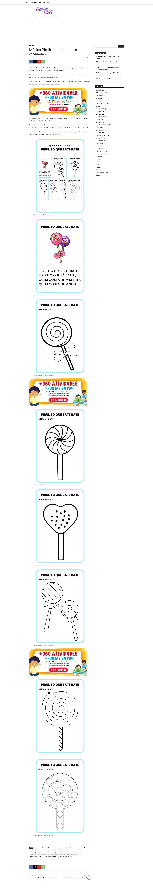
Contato (46, 2)
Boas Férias (99, 101)
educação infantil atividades (58, 854)
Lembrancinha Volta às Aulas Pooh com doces (43, 878)
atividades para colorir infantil (74, 849)
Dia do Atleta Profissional (103, 125)
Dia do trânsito (100, 143)
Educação (36, 17)
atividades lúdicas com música (37, 849)
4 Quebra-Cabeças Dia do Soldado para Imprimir (109, 79)
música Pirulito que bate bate (74, 854)
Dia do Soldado (100, 140)
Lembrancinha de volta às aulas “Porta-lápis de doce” (77, 878)
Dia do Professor (101, 138)
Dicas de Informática (102, 154)
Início (26, 2)
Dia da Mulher (100, 114)
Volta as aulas (100, 175)
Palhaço (98, 167)
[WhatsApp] (43, 61)
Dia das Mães (100, 119)
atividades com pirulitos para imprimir (55, 847)
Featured (98, 159)
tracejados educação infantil (65, 856)
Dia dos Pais (99, 148)
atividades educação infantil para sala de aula (78, 847)
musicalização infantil (35, 856)
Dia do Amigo (100, 122)
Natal (97, 164)
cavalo (98, 106)
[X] (35, 61)
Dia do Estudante (101, 130)
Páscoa (98, 170)
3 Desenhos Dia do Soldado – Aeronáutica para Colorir (109, 63)
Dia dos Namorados (102, 146)
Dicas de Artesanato (102, 151)
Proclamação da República (103, 172)
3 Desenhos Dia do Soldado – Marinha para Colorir (108, 57)
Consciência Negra (101, 109)
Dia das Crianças (101, 117)
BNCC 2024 (99, 98)
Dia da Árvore (100, 111)
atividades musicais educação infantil (56, 849)
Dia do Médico (100, 133)
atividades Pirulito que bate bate (72, 852)
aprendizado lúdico (39, 847)
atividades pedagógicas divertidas (54, 852)
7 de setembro (100, 90)
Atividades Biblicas (101, 95)
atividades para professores (37, 852)
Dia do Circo (99, 127)
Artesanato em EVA (101, 93)
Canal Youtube (36, 2)
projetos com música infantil (49, 856)
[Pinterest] (39, 61)
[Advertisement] (91, 10)
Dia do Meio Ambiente (102, 135)
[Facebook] (31, 61)
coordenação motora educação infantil (39, 854)
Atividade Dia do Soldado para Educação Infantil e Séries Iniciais (110, 74)
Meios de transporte (102, 162)
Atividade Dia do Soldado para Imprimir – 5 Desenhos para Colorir (108, 68)
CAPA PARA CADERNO (102, 103)
